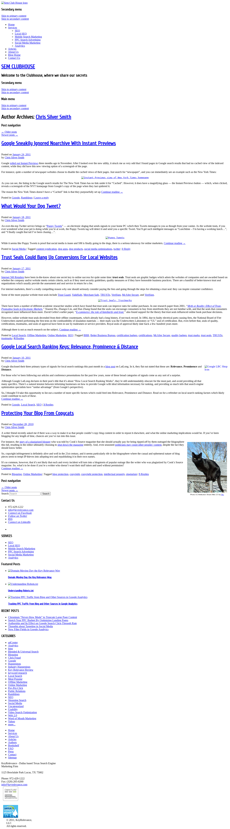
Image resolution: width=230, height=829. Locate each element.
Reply (126, 248)
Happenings (14, 663)
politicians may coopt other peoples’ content (138, 444)
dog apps (63, 248)
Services (12, 27)
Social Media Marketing (27, 42)
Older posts (9, 131)
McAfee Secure (130, 294)
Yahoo (11, 721)
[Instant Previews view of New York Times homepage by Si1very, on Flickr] (115, 177)
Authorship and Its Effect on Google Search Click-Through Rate (42, 623)
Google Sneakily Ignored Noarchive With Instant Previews (58, 143)
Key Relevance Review (20, 669)
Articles (12, 48)
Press (11, 751)
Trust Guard (64, 294)
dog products (76, 248)
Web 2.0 (12, 715)
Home (11, 24)
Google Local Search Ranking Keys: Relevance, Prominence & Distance (69, 346)
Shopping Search (17, 700)
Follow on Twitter (17, 516)
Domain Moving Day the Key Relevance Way (30, 577)
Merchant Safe (91, 294)
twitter (116, 248)
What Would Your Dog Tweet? (31, 206)
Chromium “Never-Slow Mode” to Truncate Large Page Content (42, 617)
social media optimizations (98, 248)
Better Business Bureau (102, 335)
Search (5, 493)
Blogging (17, 474)
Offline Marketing (36, 335)
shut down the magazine (70, 444)
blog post (110, 366)
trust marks (194, 335)
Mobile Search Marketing (28, 36)
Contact (12, 754)
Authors (12, 742)
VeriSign (116, 294)
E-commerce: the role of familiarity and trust (99, 312)
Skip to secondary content (15, 18)
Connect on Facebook (20, 513)
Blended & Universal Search (23, 651)
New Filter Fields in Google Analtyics (28, 629)
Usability (13, 709)
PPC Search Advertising (28, 39)
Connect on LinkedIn (19, 522)
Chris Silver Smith (53, 117)
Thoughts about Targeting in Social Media (30, 626)
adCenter (13, 642)
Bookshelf (13, 745)
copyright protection (92, 474)
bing (10, 648)
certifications (145, 335)
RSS (10, 519)
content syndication (46, 248)
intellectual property (114, 474)
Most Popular (15, 679)
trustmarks (6, 338)
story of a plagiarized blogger (35, 441)
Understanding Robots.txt (21, 590)
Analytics (20, 45)
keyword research (17, 672)
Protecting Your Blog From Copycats (37, 413)
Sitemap (12, 757)
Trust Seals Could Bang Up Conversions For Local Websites (59, 257)
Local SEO (21, 33)
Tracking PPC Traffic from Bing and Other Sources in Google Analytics (42, 603)
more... (11, 724)
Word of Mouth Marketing (22, 718)
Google (16, 197)
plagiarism (131, 474)
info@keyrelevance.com (21, 509)
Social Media (19, 248)
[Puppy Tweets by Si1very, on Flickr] (115, 237)
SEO (17, 30)
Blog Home (14, 54)
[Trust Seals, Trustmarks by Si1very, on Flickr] (115, 300)
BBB (86, 335)
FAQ (10, 748)
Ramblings (26, 197)
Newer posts (9, 134)
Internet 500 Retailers (12, 277)
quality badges (179, 335)
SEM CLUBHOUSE (18, 66)
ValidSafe (77, 294)
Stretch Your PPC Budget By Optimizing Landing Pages (38, 620)
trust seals (206, 335)
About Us (13, 51)
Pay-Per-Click (15, 688)
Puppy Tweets (54, 226)
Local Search (19, 335)
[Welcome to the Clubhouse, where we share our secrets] (14, 2)
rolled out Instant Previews (24, 163)
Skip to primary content (13, 15)
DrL (222, 494)
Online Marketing (57, 335)
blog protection (60, 474)
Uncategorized (16, 706)
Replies (19, 338)
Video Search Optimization (22, 712)
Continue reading (112, 191)
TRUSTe (105, 294)
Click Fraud (14, 657)
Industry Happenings (19, 666)
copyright (75, 474)
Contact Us (14, 58)
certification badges (127, 335)
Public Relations (16, 691)
